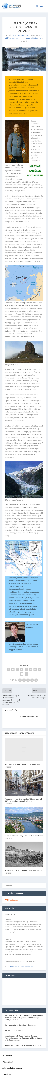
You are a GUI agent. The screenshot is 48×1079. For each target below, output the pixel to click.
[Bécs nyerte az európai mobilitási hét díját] (24, 749)
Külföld (8, 38)
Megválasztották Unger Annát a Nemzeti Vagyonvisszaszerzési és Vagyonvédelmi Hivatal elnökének (23, 1038)
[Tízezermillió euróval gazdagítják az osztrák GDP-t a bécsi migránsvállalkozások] (24, 783)
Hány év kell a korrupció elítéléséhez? (19, 1045)
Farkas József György (20, 35)
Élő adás (12, 900)
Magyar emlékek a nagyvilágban (25, 38)
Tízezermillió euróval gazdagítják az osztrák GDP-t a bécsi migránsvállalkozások (23, 800)
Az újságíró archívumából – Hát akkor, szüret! (24, 870)
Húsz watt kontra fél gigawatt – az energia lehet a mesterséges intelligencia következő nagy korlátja (24, 1017)
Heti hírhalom (10, 1030)
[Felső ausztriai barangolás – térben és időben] (24, 820)
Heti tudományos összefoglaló (17, 1025)
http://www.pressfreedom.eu (21, 967)
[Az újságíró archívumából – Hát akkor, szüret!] (24, 854)
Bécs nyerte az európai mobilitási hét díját (23, 764)
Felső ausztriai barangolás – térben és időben (24, 836)
